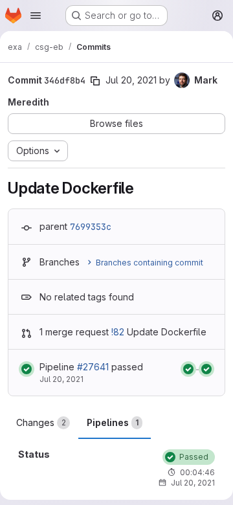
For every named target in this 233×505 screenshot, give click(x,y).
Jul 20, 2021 (131, 79)
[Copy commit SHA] (95, 81)
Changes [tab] (41, 422)
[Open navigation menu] (35, 15)
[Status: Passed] (26, 369)
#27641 (93, 366)
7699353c (90, 226)
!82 (117, 331)
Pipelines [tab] (113, 422)
